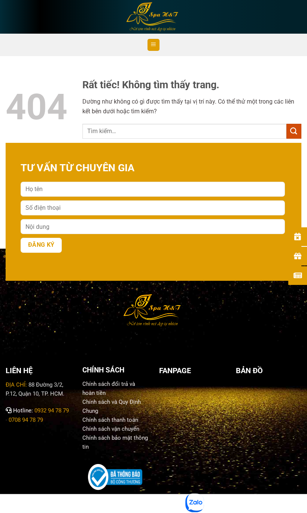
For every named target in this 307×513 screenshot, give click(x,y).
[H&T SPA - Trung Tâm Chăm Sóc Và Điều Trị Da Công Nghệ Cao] (153, 17)
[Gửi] (293, 131)
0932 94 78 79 (51, 410)
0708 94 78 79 (27, 420)
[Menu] (153, 45)
